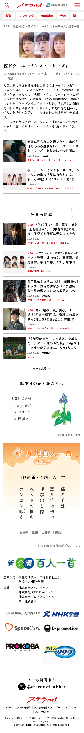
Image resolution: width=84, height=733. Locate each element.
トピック (69, 188)
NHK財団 (47, 16)
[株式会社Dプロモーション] (61, 630)
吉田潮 (45, 155)
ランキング (26, 16)
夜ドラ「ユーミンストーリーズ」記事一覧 (54, 26)
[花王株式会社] (61, 653)
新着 (9, 16)
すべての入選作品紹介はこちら (58, 546)
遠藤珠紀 (46, 295)
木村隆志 (46, 352)
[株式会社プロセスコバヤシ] (22, 653)
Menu (77, 3)
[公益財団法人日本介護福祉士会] (22, 616)
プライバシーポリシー (67, 707)
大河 (63, 16)
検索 (6, 3)
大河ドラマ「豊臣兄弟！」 (41, 300)
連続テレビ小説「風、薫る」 (42, 243)
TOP (6, 26)
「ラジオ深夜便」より (67, 435)
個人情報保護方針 (43, 707)
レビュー (69, 160)
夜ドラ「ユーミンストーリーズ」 (45, 160)
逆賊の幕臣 (33, 271)
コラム (60, 300)
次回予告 (64, 243)
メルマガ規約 (42, 711)
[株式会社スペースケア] (22, 630)
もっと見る (40, 368)
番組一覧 (18, 26)
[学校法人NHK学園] (61, 616)
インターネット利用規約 (18, 707)
